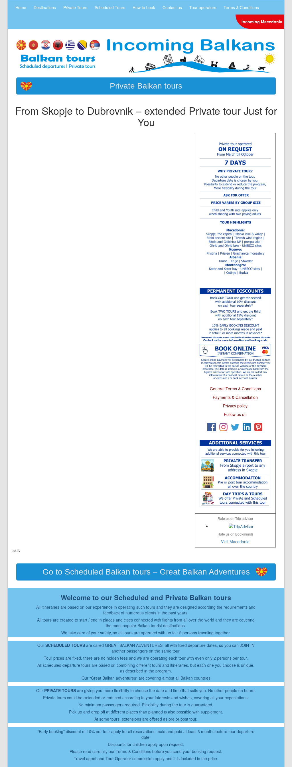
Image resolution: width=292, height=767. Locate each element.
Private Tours (75, 7)
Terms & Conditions (241, 7)
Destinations (45, 7)
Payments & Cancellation (235, 397)
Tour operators (202, 7)
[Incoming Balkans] (146, 55)
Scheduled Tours (110, 7)
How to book (144, 7)
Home (20, 7)
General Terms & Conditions (235, 388)
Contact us (172, 7)
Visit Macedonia (235, 541)
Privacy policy (235, 406)
